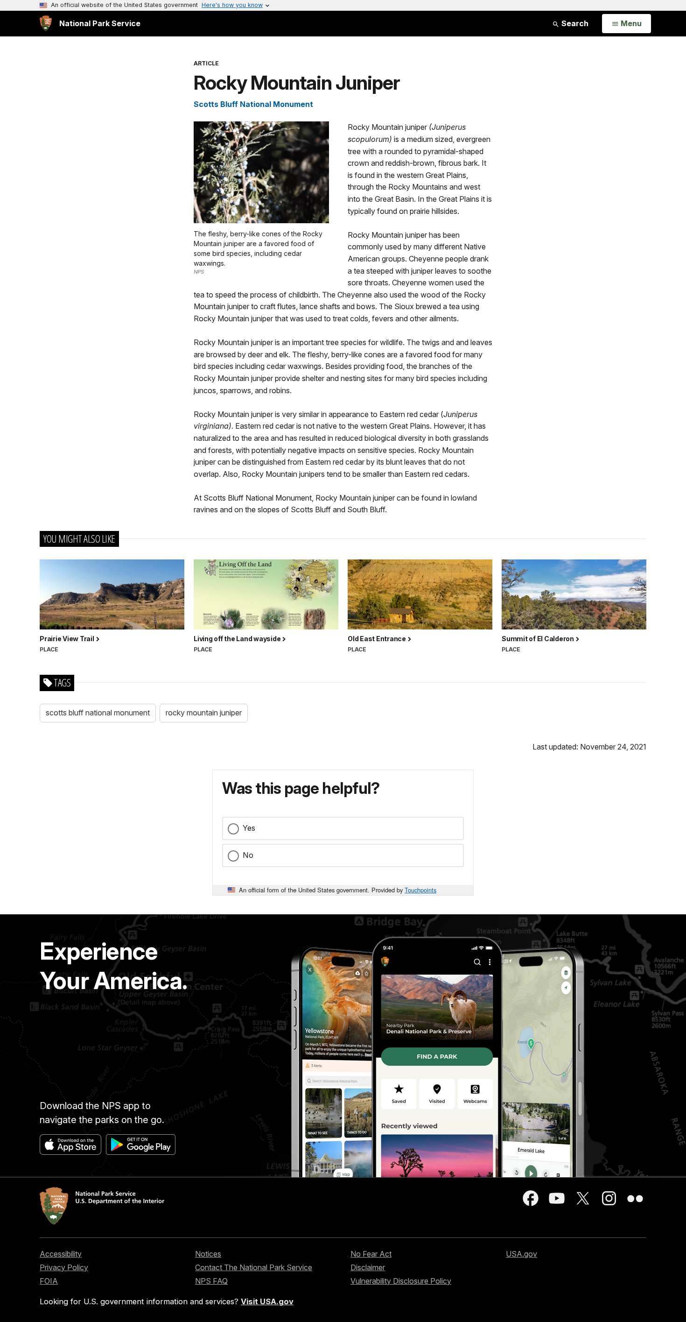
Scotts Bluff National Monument (253, 104)
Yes (249, 828)
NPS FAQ (211, 1281)
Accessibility (61, 1253)
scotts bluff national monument (98, 712)
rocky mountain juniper (204, 712)
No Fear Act (371, 1253)
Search (574, 23)
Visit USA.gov (267, 1301)
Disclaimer (367, 1267)
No (248, 855)
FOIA (49, 1281)
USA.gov (521, 1253)
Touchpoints (420, 889)
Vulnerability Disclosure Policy (400, 1281)
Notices (208, 1253)
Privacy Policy (64, 1267)
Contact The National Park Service (253, 1267)
